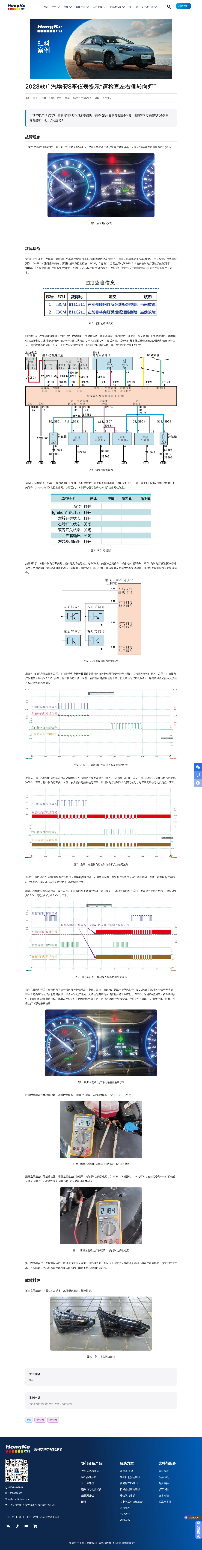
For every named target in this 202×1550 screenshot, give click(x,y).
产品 (53, 7)
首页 (46, 7)
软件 (66, 7)
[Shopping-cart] (35, 1526)
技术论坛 (133, 7)
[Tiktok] (17, 1526)
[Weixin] (8, 1526)
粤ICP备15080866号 (123, 1542)
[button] (101, 49)
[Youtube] (26, 1526)
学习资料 (97, 7)
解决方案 (80, 7)
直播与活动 (115, 7)
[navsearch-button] (169, 7)
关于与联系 (147, 7)
